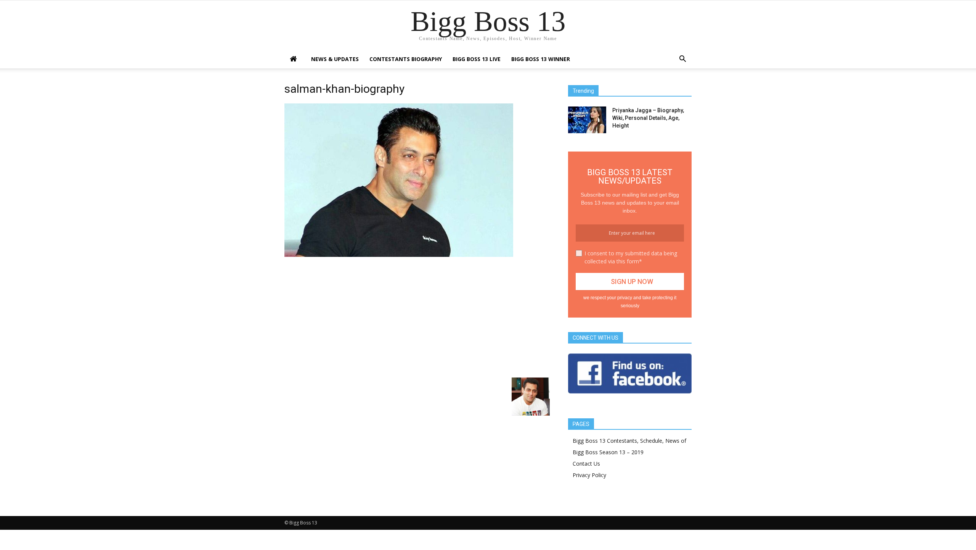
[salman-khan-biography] (398, 255)
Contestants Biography (405, 59)
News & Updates (335, 59)
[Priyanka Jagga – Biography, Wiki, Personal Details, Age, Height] (587, 119)
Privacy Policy (589, 475)
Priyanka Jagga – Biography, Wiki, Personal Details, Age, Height (648, 118)
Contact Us (586, 463)
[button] (682, 59)
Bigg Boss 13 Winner (540, 59)
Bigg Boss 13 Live (477, 59)
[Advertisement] (417, 316)
